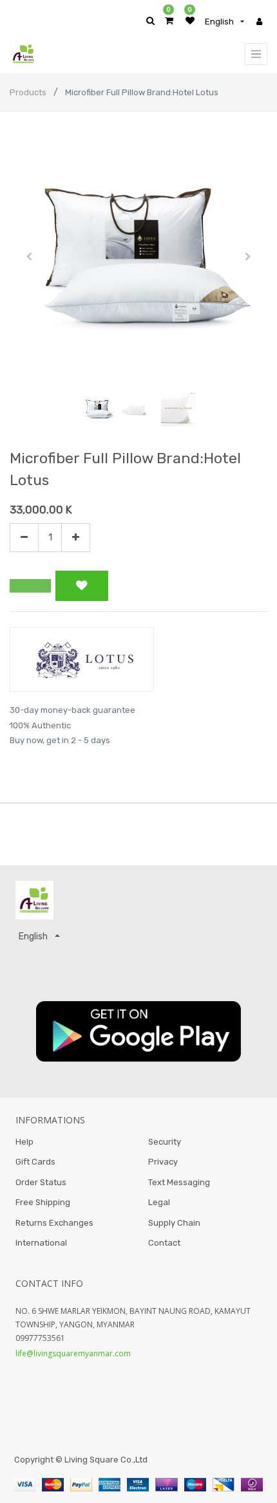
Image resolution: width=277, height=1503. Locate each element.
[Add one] (75, 537)
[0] (169, 21)
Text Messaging (179, 1182)
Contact (164, 1243)
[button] (29, 256)
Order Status (40, 1182)
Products (28, 92)
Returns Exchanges (54, 1223)
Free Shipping (42, 1202)
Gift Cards (35, 1161)
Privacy (163, 1161)
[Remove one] (24, 537)
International (41, 1243)
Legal (159, 1202)
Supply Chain (174, 1223)
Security (164, 1142)
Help (24, 1142)
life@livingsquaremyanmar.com (73, 1353)
